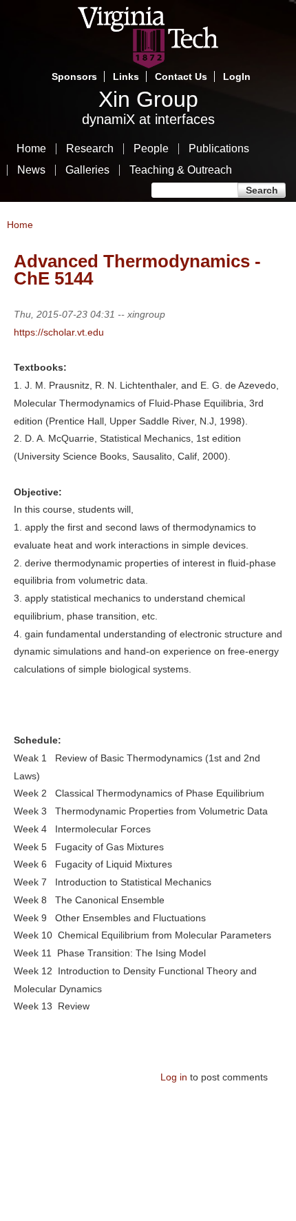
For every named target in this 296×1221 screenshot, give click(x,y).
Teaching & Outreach (180, 170)
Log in (173, 1077)
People (151, 148)
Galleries (87, 170)
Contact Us (181, 76)
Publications (219, 148)
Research (90, 148)
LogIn (237, 76)
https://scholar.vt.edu (59, 332)
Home (31, 148)
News (31, 170)
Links (126, 76)
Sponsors (74, 76)
